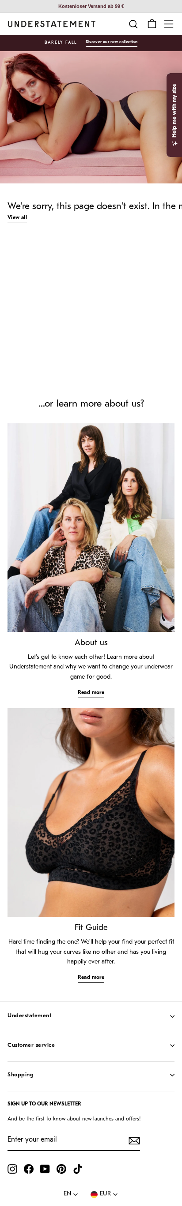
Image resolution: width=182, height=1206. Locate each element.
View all (17, 217)
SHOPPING (21, 1075)
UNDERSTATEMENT (29, 1016)
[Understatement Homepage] (52, 24)
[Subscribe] (134, 1140)
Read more (91, 692)
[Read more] (91, 527)
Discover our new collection (112, 42)
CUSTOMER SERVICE (31, 1045)
